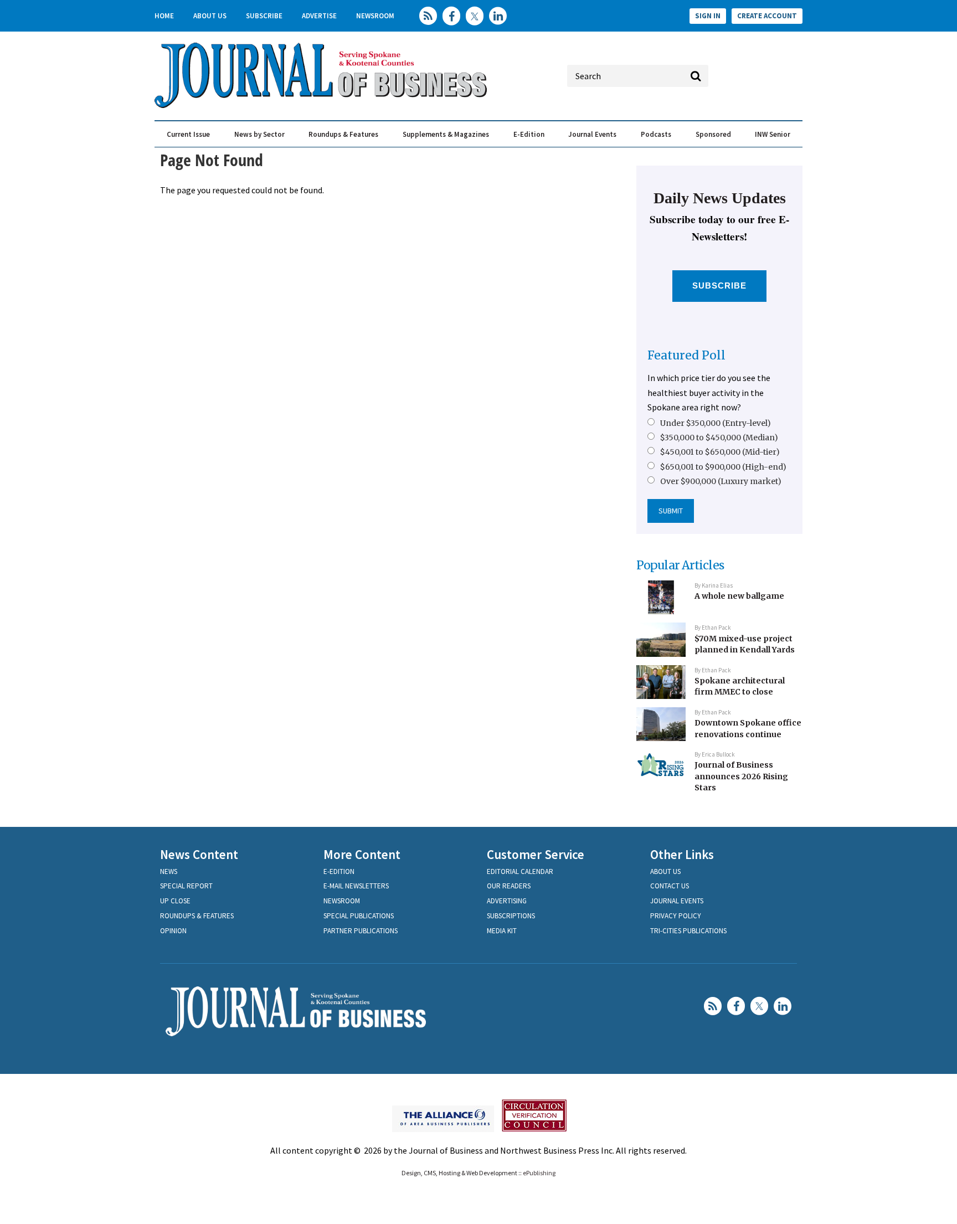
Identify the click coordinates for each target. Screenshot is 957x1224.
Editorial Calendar (520, 871)
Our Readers (509, 886)
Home (164, 15)
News (168, 871)
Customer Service (535, 854)
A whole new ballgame (739, 596)
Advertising (507, 901)
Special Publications (358, 915)
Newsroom (375, 15)
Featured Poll (686, 355)
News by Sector (259, 134)
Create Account (767, 15)
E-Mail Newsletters (356, 886)
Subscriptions (511, 915)
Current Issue (188, 134)
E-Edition (528, 134)
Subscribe (264, 15)
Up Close (175, 901)
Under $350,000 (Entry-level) (715, 423)
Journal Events (592, 134)
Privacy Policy (675, 915)
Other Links (682, 854)
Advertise (319, 15)
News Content (199, 854)
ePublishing (539, 1173)
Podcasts (656, 134)
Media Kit (502, 930)
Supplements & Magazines (446, 134)
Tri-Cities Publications (688, 930)
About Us (210, 15)
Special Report (186, 886)
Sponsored (713, 134)
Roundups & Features (343, 134)
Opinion (173, 930)
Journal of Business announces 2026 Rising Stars (741, 776)
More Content (361, 854)
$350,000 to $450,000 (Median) (719, 438)
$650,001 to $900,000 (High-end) (723, 467)
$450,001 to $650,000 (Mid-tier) (720, 452)
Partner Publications (360, 930)
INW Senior (772, 134)
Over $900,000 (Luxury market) (720, 481)
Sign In (708, 15)
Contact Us (669, 886)
